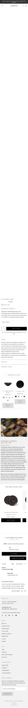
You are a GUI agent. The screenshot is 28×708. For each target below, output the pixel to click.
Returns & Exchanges (7, 654)
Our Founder (5, 631)
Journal (4, 639)
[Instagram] (5, 615)
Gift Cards (4, 657)
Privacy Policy (14, 703)
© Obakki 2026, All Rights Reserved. (14, 701)
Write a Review (18, 559)
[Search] (23, 5)
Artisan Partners (6, 626)
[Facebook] (2, 615)
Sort (13, 563)
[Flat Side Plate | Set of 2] (11, 500)
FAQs (3, 649)
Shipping (4, 652)
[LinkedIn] (16, 615)
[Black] (4, 397)
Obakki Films (5, 636)
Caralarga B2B (5, 670)
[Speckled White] (12, 397)
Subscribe (7, 694)
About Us (4, 623)
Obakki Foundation (6, 634)
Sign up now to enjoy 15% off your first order (14, 2)
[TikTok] (12, 615)
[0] (26, 6)
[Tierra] (8, 400)
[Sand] (9, 397)
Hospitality (4, 668)
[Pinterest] (9, 615)
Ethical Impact (5, 628)
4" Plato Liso (20, 391)
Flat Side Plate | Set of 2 (11, 512)
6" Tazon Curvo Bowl (8, 391)
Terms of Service (14, 704)
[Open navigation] (2, 5)
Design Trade (5, 665)
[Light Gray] (6, 397)
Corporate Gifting (6, 673)
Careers (4, 641)
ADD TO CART (8, 405)
